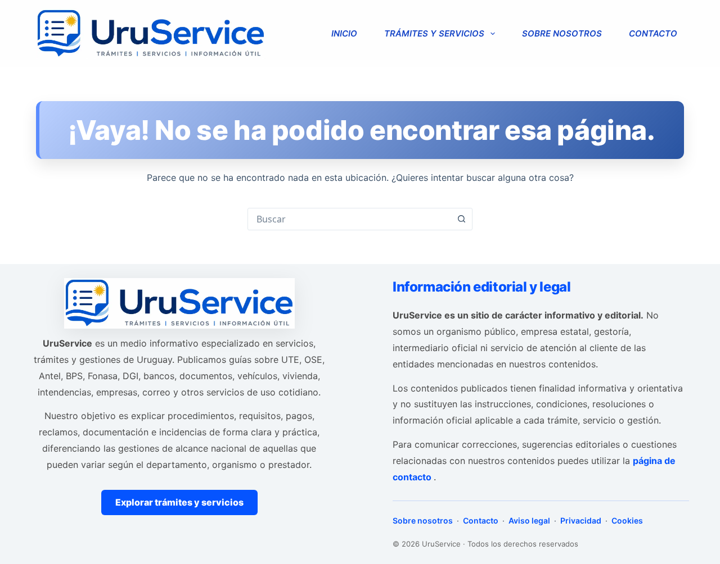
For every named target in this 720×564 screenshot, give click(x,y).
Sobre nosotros (562, 33)
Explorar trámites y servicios (179, 502)
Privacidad (581, 520)
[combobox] (349, 219)
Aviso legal (529, 520)
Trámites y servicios (434, 33)
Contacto (653, 33)
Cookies (626, 520)
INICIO (344, 33)
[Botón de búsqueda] (461, 219)
